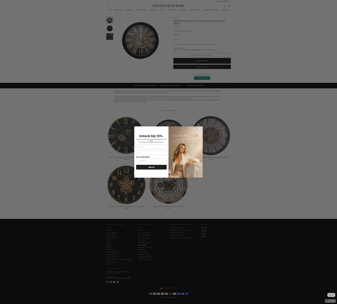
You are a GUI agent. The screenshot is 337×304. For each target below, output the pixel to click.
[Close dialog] (200, 128)
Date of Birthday (143, 157)
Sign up (151, 167)
